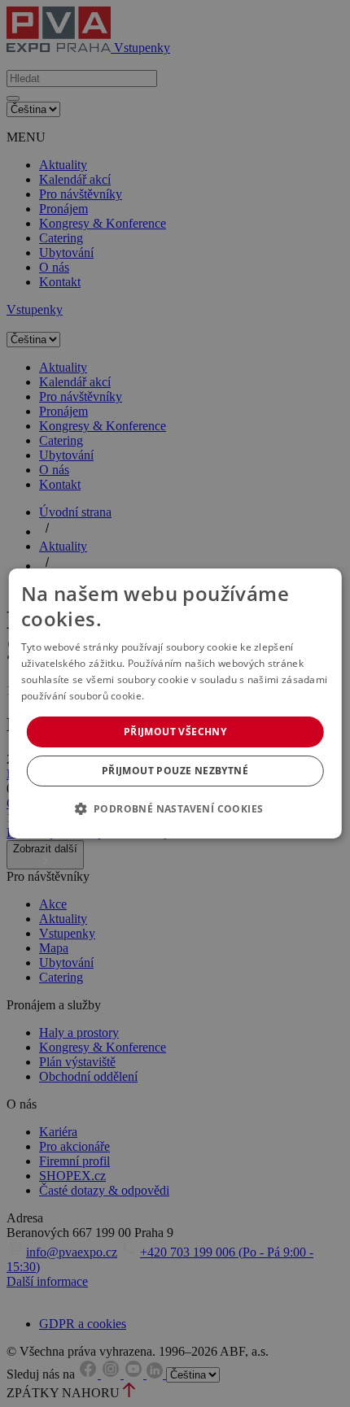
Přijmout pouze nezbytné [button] (175, 771)
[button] (175, 808)
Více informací (181, 696)
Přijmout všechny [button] (175, 731)
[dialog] (175, 703)
